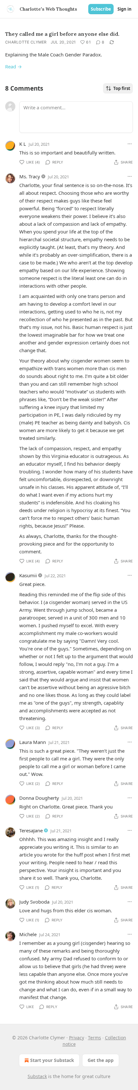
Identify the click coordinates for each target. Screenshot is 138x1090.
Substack (37, 1076)
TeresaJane (31, 830)
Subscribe (101, 9)
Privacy (76, 1038)
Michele (28, 934)
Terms (94, 1038)
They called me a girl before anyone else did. (62, 34)
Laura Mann (32, 742)
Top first (121, 88)
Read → (13, 66)
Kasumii (28, 575)
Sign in (124, 9)
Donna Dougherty (39, 798)
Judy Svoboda (34, 901)
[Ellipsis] (130, 144)
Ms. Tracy (29, 176)
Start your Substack (52, 1060)
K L (22, 144)
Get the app (101, 1060)
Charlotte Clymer (26, 42)
